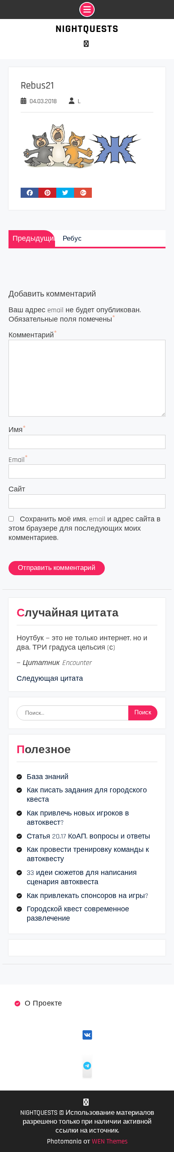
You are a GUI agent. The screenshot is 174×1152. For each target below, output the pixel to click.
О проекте (43, 1003)
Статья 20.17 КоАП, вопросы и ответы (88, 836)
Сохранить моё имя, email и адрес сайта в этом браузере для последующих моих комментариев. (84, 529)
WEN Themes (109, 1141)
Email (16, 459)
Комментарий (31, 335)
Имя (15, 429)
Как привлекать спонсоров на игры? (88, 895)
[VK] (86, 44)
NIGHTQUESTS (87, 29)
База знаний (47, 776)
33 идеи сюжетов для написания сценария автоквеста (82, 877)
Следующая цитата (50, 678)
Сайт (16, 489)
